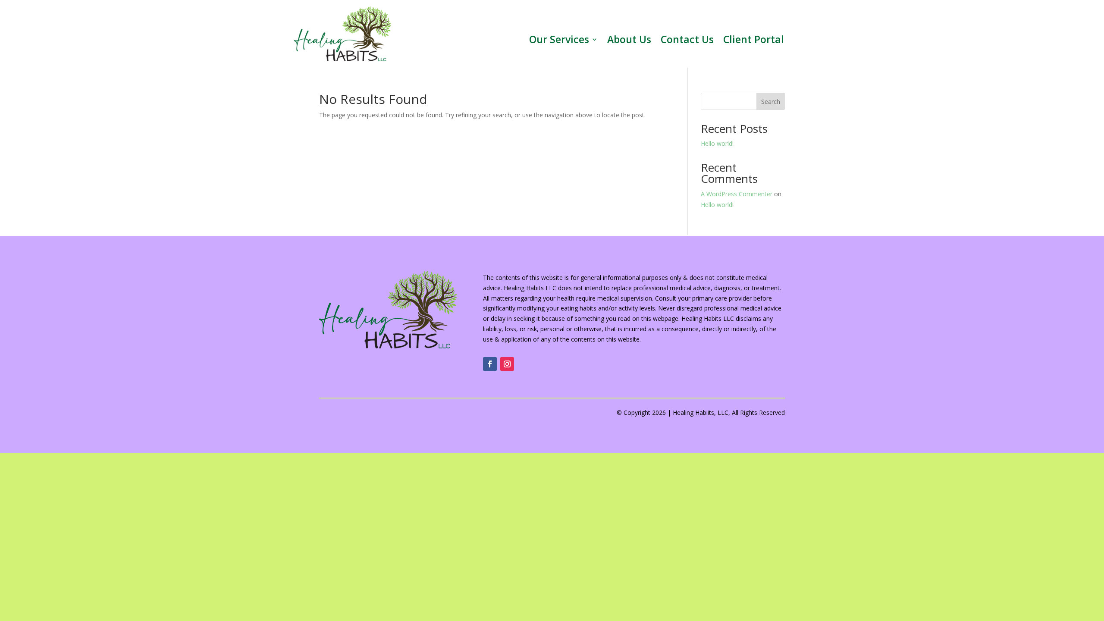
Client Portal (753, 41)
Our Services (559, 41)
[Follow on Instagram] (507, 364)
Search (770, 101)
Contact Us (687, 41)
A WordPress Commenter (736, 194)
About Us (629, 41)
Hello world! (717, 143)
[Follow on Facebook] (490, 364)
